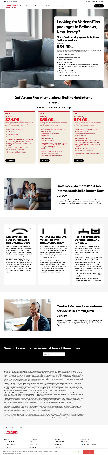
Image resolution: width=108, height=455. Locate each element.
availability (12, 427)
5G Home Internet (9, 441)
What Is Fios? (59, 444)
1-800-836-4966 (90, 322)
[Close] (105, 452)
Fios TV (32, 441)
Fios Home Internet (9, 444)
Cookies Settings (77, 451)
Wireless (88, 1)
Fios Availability (8, 447)
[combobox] (52, 354)
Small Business (101, 1)
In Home (93, 1)
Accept (88, 451)
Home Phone (33, 447)
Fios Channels (34, 444)
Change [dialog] (15, 1)
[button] (63, 354)
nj (17, 427)
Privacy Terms (84, 441)
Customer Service (60, 441)
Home (5, 427)
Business (57, 447)
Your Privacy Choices (90, 444)
